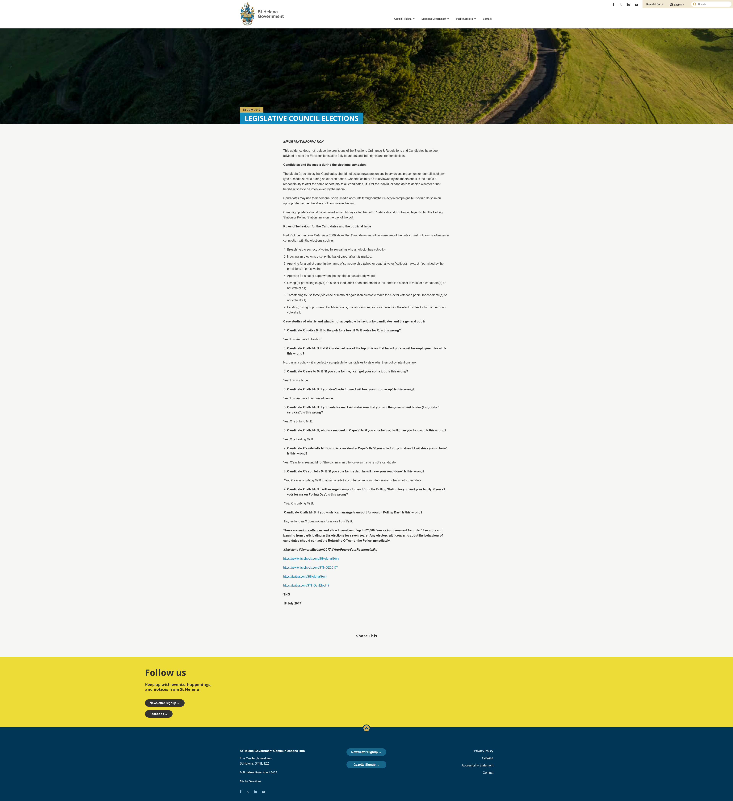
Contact (487, 18)
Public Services (464, 18)
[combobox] (713, 4)
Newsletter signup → (165, 703)
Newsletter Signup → (366, 752)
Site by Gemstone (250, 781)
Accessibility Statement (477, 765)
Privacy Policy (483, 751)
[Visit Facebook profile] (613, 5)
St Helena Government (433, 18)
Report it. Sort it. (655, 4)
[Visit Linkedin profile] (628, 5)
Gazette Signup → (366, 764)
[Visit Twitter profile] (621, 5)
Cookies (487, 758)
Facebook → (159, 714)
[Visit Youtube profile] (636, 5)
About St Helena (403, 18)
